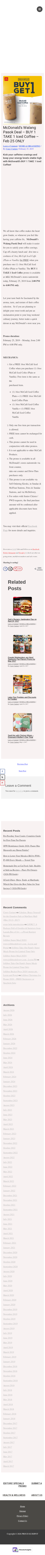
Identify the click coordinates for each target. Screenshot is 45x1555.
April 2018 (8, 1404)
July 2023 (7, 1109)
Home (22, 1506)
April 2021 (8, 1233)
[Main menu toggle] (39, 9)
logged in (19, 791)
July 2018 (7, 1390)
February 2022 (9, 1185)
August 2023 (8, 1105)
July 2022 (7, 1162)
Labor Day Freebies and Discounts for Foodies (22, 698)
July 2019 (7, 1333)
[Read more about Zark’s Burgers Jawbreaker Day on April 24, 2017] (22, 606)
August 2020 (8, 1271)
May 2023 (7, 1119)
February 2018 (9, 1413)
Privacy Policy (22, 1516)
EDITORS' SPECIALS (13, 1483)
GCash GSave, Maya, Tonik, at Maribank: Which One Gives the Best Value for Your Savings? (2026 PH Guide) (21, 884)
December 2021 (10, 1195)
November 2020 (10, 1257)
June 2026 (7, 1019)
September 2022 (10, 1152)
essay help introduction (13, 924)
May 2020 (7, 1285)
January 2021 (9, 1247)
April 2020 (8, 1290)
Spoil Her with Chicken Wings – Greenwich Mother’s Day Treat (21, 736)
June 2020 (7, 1280)
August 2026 (8, 1010)
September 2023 (10, 1100)
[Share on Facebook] (5, 569)
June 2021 (7, 1223)
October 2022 (9, 1147)
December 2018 (10, 1366)
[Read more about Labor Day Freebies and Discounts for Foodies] (22, 684)
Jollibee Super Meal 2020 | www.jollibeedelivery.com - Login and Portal (20, 944)
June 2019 (7, 1337)
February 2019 (9, 1356)
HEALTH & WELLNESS (14, 1495)
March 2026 (8, 1033)
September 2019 (10, 1323)
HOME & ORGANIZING (29, 146)
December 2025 (10, 1048)
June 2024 (7, 1057)
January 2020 (9, 1304)
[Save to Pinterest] (2, 782)
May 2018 (7, 1399)
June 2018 (7, 1394)
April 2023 (8, 1124)
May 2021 (7, 1228)
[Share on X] (10, 569)
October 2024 (9, 1052)
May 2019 (7, 1342)
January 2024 (9, 1081)
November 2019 (10, 1314)
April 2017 (8, 1461)
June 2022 (7, 1166)
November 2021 (10, 1200)
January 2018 (9, 1418)
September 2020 (10, 1266)
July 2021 (7, 1219)
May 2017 (7, 1456)
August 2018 (8, 1385)
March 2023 (8, 1128)
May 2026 (7, 1024)
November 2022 (10, 1143)
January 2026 (9, 1043)
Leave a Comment (10, 146)
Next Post (22, 771)
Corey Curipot (9, 912)
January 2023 (9, 1138)
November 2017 (10, 1428)
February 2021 (9, 1242)
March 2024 (8, 1071)
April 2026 (8, 1029)
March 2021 (8, 1238)
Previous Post (22, 764)
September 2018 (10, 1380)
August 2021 (8, 1214)
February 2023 (9, 1133)
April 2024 (8, 1067)
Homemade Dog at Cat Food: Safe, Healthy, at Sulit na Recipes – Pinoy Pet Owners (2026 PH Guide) (22, 870)
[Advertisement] (22, 41)
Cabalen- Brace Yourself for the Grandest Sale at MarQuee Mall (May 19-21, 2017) (22, 916)
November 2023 (10, 1090)
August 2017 (8, 1442)
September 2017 (10, 1437)
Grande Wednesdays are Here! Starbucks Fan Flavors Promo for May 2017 (21, 659)
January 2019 (9, 1361)
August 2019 (8, 1328)
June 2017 (7, 1451)
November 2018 (10, 1371)
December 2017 (10, 1423)
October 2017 (9, 1432)
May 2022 (7, 1171)
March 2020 (8, 1295)
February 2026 (9, 1038)
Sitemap (22, 1511)
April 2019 (8, 1347)
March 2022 (8, 1181)
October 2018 (9, 1375)
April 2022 (8, 1176)
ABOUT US (36, 1495)
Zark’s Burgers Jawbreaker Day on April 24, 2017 (22, 620)
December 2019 (10, 1309)
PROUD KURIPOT (12, 7)
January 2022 (9, 1190)
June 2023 (7, 1114)
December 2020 (10, 1252)
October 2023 (9, 1095)
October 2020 (9, 1261)
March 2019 (8, 1352)
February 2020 (9, 1299)
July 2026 (7, 1014)
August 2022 (8, 1157)
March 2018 (8, 1409)
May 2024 (7, 1062)
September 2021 (10, 1209)
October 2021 (9, 1204)
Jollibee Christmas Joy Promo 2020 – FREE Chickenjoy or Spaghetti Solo (22, 979)
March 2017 (8, 1466)
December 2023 (10, 1086)
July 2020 (7, 1276)
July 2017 (7, 1447)
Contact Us (22, 1520)
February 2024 (9, 1076)
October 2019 (9, 1318)
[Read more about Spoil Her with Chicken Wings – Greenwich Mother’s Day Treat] (22, 722)
